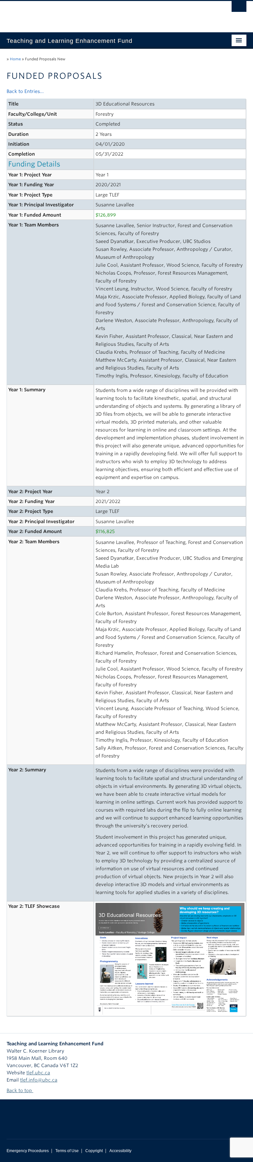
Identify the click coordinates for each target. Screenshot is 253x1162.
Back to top (20, 1090)
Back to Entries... (25, 91)
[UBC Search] (239, 8)
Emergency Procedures (28, 1150)
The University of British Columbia (109, 13)
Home (15, 59)
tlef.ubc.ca (38, 1072)
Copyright (94, 1150)
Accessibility (120, 1150)
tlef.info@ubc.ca (38, 1080)
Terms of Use (67, 1150)
